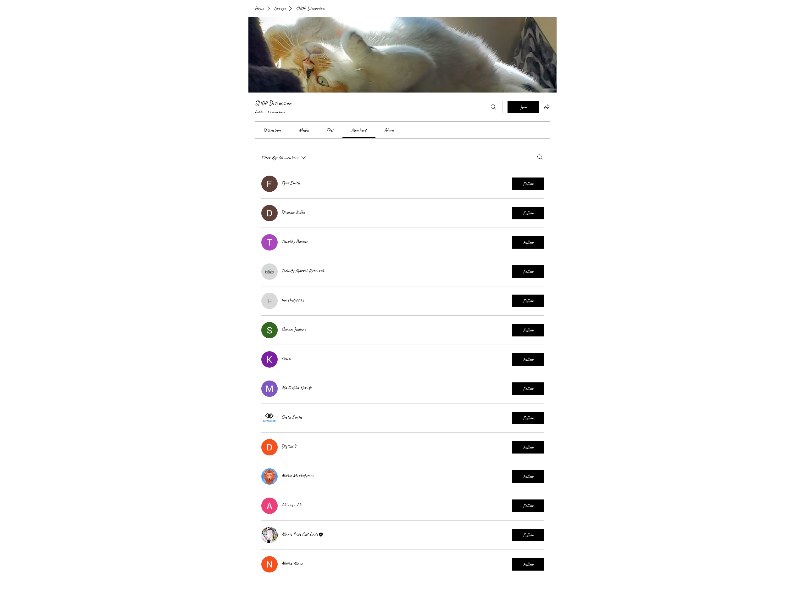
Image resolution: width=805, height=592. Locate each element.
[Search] (493, 107)
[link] (272, 130)
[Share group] (546, 106)
